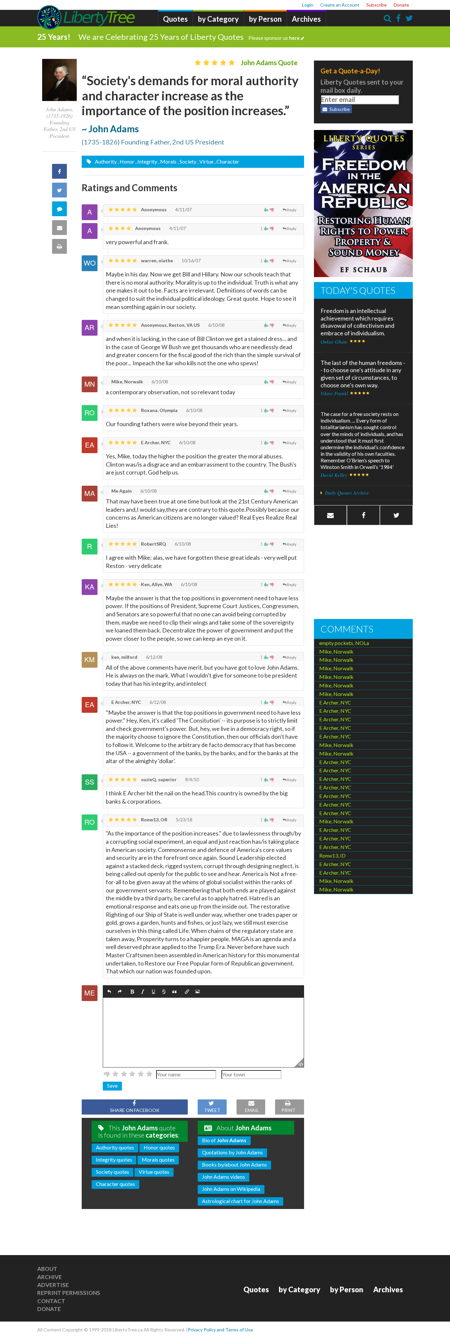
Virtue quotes (154, 1172)
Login (307, 5)
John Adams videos (223, 1176)
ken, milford (123, 657)
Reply (291, 210)
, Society (187, 161)
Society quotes (112, 1172)
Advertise (53, 1284)
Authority (105, 161)
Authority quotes (115, 1147)
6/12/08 (153, 657)
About (47, 1268)
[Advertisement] (363, 573)
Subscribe (376, 5)
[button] (109, 992)
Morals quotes (158, 1159)
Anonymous (153, 209)
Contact (51, 1301)
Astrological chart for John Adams (240, 1201)
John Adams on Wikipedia (231, 1189)
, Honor (126, 161)
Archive (49, 1277)
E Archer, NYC (155, 442)
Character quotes (115, 1184)
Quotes (175, 18)
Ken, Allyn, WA (156, 584)
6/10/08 (216, 325)
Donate (401, 5)
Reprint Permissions (68, 1292)
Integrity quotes (114, 1159)
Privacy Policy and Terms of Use (220, 1329)
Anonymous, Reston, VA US (170, 325)
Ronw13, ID (332, 855)
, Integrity (146, 161)
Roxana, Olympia (159, 410)
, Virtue (205, 161)
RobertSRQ (153, 544)
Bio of (224, 1140)
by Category (218, 18)
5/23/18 (183, 819)
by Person (265, 18)
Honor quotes (159, 1147)
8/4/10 (191, 779)
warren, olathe (156, 260)
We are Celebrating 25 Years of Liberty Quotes (189, 36)
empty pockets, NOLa (344, 643)
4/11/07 (183, 209)
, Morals (167, 161)
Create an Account (339, 5)
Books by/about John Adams (234, 1164)
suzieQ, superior (158, 779)
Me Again (121, 491)
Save (112, 1085)
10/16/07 (191, 260)
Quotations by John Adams (232, 1152)
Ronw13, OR (153, 819)
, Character (226, 161)
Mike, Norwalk (126, 381)
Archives (306, 18)
